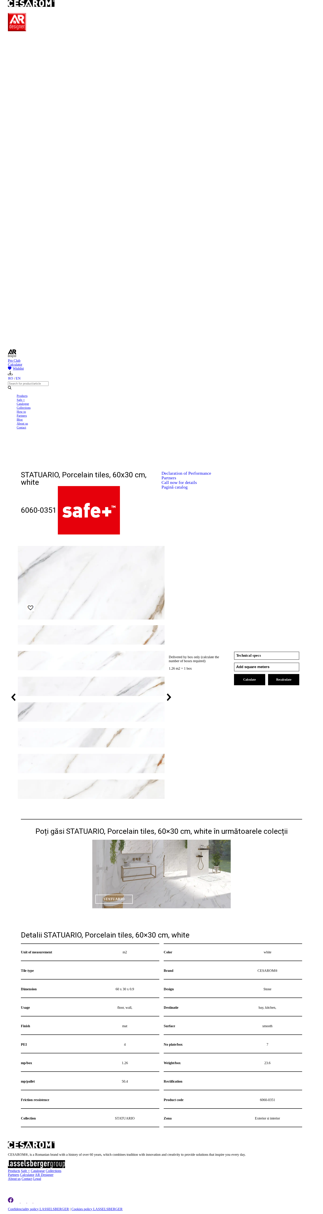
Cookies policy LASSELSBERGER (97, 1209)
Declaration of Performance (186, 473)
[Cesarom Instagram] (24, 1201)
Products (22, 396)
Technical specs (248, 655)
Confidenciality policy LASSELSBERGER (38, 1209)
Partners (22, 415)
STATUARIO (113, 899)
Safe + (21, 400)
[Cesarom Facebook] (10, 1201)
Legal (37, 1179)
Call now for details (179, 482)
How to (21, 411)
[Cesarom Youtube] (36, 1201)
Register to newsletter (35, 1186)
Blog (20, 419)
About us (22, 423)
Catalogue (23, 403)
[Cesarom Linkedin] (17, 1201)
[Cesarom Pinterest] (30, 1201)
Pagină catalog (175, 487)
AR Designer (44, 1175)
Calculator (15, 364)
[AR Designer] (17, 30)
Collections (24, 407)
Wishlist (18, 368)
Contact (21, 427)
